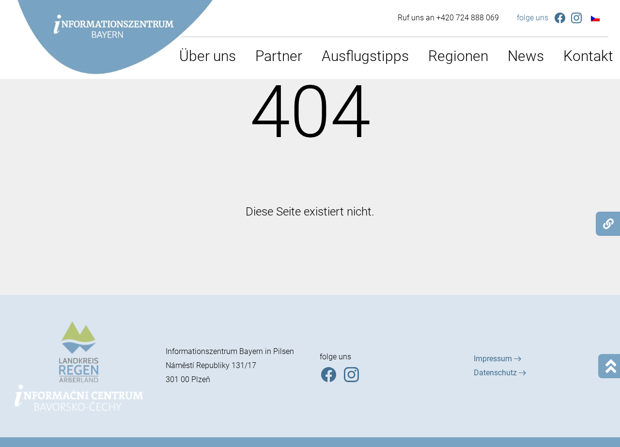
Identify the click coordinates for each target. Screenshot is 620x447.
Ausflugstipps (365, 55)
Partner (278, 55)
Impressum (494, 358)
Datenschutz (496, 372)
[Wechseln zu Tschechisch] (595, 18)
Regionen (458, 55)
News (526, 55)
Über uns (207, 55)
